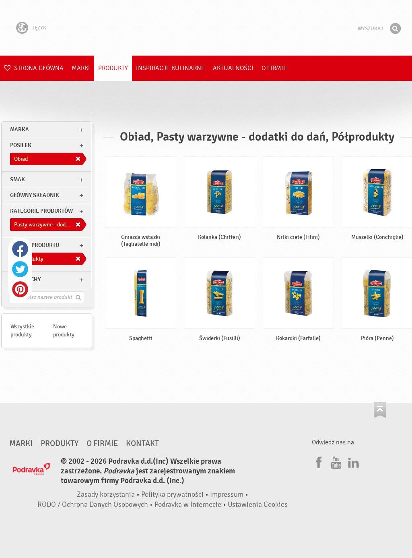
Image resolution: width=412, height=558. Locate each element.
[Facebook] (318, 461)
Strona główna (38, 68)
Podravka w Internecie (187, 504)
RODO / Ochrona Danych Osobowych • (95, 504)
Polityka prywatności (172, 494)
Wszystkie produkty (22, 330)
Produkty (113, 68)
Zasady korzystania (106, 494)
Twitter (20, 269)
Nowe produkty (63, 330)
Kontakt (142, 443)
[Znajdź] (395, 28)
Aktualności (233, 68)
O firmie (274, 68)
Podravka (206, 28)
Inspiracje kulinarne (170, 68)
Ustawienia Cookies (258, 504)
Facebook (20, 249)
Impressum (226, 494)
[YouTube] (335, 461)
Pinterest (20, 289)
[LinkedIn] (352, 461)
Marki (81, 68)
